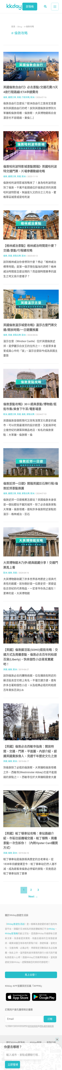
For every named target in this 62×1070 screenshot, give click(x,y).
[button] (57, 1039)
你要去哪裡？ (13, 1047)
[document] (31, 535)
